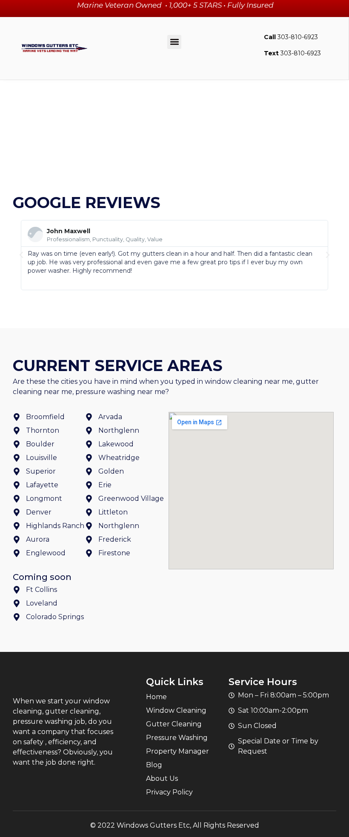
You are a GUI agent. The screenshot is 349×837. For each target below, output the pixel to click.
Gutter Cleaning (174, 724)
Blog (154, 765)
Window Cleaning (176, 710)
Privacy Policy (169, 792)
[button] (174, 42)
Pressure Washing (177, 738)
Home (156, 697)
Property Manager (177, 751)
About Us (162, 778)
